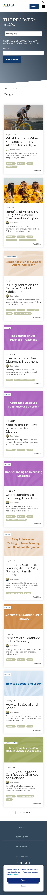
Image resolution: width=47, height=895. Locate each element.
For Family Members (14, 593)
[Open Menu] (43, 7)
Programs (22, 847)
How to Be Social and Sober (22, 706)
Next (25, 812)
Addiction (11, 163)
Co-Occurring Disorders (24, 380)
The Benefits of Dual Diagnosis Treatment (22, 360)
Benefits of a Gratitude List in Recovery (23, 639)
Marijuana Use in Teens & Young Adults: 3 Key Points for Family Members (23, 570)
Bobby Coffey (15, 150)
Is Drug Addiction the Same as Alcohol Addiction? (22, 288)
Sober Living (11, 166)
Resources (22, 837)
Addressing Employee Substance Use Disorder (22, 428)
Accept (23, 880)
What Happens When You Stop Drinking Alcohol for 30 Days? (22, 141)
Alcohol (21, 163)
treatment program (27, 240)
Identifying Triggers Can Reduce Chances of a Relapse (22, 774)
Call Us (34, 6)
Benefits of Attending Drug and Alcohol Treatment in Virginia (22, 215)
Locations (22, 856)
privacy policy (13, 875)
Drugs (30, 163)
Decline (23, 886)
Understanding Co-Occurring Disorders (21, 496)
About (22, 827)
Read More (37, 171)
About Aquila (33, 310)
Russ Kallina (14, 223)
